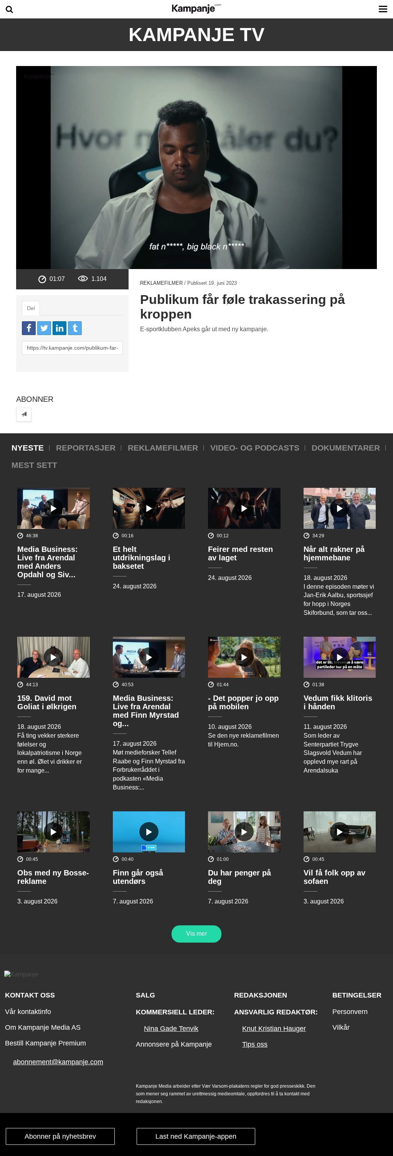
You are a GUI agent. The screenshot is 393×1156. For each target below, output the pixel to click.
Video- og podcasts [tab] (254, 447)
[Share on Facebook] (29, 328)
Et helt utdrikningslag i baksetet (141, 557)
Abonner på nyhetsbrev (60, 1136)
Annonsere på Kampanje (174, 1044)
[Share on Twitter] (44, 328)
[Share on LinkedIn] (59, 328)
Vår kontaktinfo (28, 1012)
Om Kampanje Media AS (43, 1027)
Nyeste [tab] (28, 447)
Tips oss (255, 1044)
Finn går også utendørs (138, 877)
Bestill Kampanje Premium (45, 1043)
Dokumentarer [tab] (346, 447)
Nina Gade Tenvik (171, 1028)
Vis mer (196, 933)
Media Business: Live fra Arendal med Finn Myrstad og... (146, 711)
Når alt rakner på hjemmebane (334, 553)
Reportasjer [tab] (86, 447)
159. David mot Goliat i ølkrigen (46, 702)
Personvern (350, 1012)
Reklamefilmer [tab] (163, 447)
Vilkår (341, 1027)
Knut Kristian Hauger (274, 1028)
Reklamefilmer (161, 283)
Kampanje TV (196, 34)
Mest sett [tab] (34, 465)
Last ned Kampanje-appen (195, 1136)
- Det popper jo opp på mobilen (243, 702)
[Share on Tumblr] (75, 328)
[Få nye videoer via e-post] (23, 415)
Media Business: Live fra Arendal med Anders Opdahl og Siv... (47, 562)
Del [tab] (31, 308)
